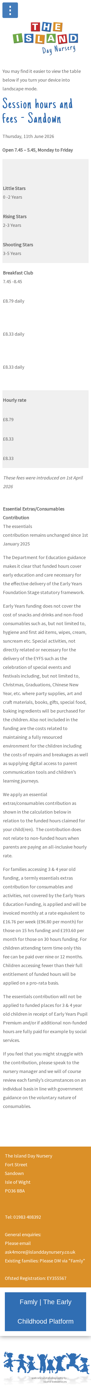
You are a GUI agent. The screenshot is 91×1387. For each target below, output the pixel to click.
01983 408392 (27, 1217)
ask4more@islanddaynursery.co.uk (40, 1252)
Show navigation (10, 10)
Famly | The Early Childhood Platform (45, 1311)
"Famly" (76, 1261)
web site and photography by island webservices (49, 1379)
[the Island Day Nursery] (45, 57)
